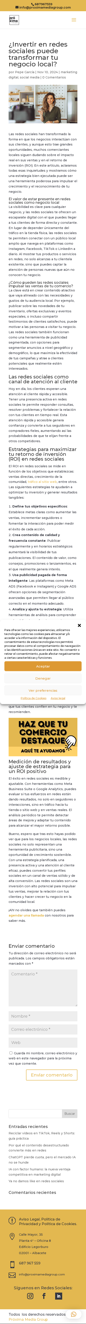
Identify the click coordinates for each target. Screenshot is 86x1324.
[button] (79, 625)
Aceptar (43, 666)
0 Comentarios (54, 77)
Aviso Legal (29, 1219)
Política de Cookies (33, 698)
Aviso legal (58, 698)
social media (29, 77)
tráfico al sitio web (42, 482)
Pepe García (24, 72)
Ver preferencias (43, 690)
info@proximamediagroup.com (42, 1274)
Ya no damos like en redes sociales (36, 1181)
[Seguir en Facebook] (44, 1296)
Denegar (43, 678)
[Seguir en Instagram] (30, 1296)
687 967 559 (29, 1263)
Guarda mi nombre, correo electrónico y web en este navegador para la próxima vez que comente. (43, 1058)
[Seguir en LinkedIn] (58, 1296)
